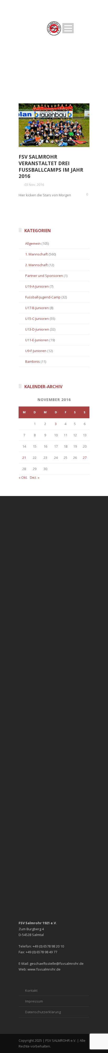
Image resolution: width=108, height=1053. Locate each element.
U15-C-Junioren (37, 318)
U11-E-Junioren (36, 340)
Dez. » (34, 477)
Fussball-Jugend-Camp (43, 297)
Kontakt (31, 990)
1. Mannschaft (36, 254)
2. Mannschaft (36, 265)
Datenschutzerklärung (43, 1012)
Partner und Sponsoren (44, 275)
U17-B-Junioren (37, 307)
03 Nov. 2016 (34, 184)
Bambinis (32, 361)
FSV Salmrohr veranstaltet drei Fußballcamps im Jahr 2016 (51, 166)
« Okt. (23, 477)
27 (85, 457)
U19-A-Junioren (37, 286)
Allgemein (33, 243)
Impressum (34, 1001)
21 (24, 457)
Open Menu (68, 28)
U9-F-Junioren (35, 350)
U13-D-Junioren (37, 329)
